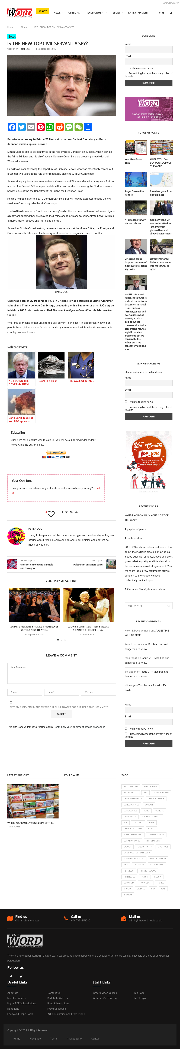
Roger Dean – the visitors (134, 193)
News (57, 12)
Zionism (128, 895)
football (138, 823)
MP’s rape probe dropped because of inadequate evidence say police (136, 264)
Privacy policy (74, 1038)
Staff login (139, 998)
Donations (13, 1008)
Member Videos (16, 998)
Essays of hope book (20, 1014)
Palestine (139, 865)
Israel (151, 829)
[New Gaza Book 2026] (136, 147)
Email (128, 56)
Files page (138, 993)
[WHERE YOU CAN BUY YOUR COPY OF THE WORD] (161, 147)
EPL (125, 823)
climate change (156, 799)
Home (10, 27)
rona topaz (131, 658)
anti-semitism (131, 787)
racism (144, 877)
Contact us (53, 993)
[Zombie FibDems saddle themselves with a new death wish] (34, 605)
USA (153, 889)
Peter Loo (24, 48)
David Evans (130, 817)
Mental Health (158, 859)
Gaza (151, 823)
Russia (157, 877)
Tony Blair (145, 883)
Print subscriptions (58, 1003)
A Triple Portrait (134, 538)
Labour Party (144, 847)
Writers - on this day (105, 998)
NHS (126, 865)
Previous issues (56, 1008)
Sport (117, 12)
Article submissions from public (66, 1014)
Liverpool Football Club (137, 853)
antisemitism (130, 793)
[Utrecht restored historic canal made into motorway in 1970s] (161, 246)
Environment (96, 12)
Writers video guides (105, 993)
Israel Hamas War (133, 835)
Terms (53, 1038)
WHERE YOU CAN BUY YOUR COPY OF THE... (30, 822)
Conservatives (131, 805)
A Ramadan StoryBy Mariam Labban (135, 221)
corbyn (149, 805)
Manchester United (134, 859)
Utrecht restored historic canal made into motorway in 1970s (160, 264)
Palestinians (156, 865)
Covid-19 (159, 811)
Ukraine (141, 889)
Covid (146, 811)
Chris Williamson (133, 799)
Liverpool (163, 847)
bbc (145, 793)
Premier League (148, 871)
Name (128, 44)
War (163, 889)
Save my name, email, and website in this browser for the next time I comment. (59, 707)
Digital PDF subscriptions (21, 1003)
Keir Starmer (153, 841)
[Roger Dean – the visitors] (136, 179)
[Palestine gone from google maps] (161, 179)
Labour (127, 847)
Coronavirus (130, 811)
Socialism (129, 883)
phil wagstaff (132, 685)
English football (151, 817)
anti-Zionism (150, 787)
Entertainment (138, 12)
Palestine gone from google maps (161, 193)
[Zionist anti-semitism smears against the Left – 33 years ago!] (88, 605)
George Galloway (133, 829)
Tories (160, 883)
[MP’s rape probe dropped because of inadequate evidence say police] (136, 246)
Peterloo (129, 871)
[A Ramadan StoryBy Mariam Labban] (136, 208)
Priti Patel (129, 877)
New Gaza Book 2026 (133, 161)
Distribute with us (57, 998)
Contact (95, 1038)
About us (12, 993)
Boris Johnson (161, 793)
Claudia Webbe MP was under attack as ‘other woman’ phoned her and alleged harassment (160, 226)
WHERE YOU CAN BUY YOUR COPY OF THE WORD (161, 163)
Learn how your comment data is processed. (80, 727)
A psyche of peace (135, 529)
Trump (127, 889)
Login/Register (170, 3)
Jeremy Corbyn (156, 835)
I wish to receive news (140, 68)
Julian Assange (132, 841)
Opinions (74, 12)
